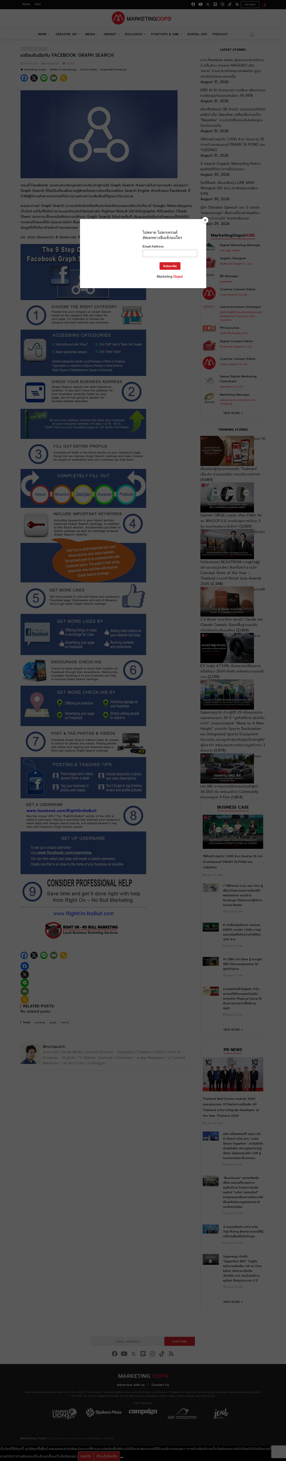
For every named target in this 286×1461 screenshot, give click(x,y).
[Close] (205, 220)
